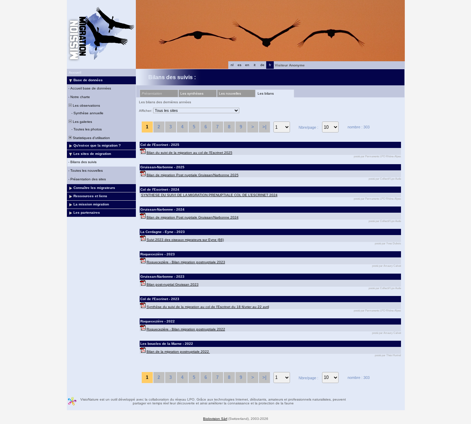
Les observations (86, 105)
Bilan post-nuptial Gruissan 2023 (173, 284)
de (262, 65)
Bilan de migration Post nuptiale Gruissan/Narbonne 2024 (193, 217)
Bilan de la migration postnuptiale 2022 (178, 351)
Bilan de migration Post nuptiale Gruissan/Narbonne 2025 (193, 175)
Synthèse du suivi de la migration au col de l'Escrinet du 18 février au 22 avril (208, 307)
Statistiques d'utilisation (91, 138)
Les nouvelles (230, 93)
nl (232, 65)
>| (264, 126)
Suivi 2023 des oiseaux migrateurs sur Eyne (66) (185, 240)
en (247, 65)
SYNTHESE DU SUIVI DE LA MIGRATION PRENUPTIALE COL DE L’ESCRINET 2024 (209, 195)
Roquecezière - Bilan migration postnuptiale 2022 (186, 329)
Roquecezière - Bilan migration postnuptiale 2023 (186, 262)
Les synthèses (191, 93)
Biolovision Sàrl (215, 419)
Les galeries (82, 122)
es (239, 65)
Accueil (75, 72)
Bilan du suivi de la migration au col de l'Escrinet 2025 (189, 153)
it (254, 65)
